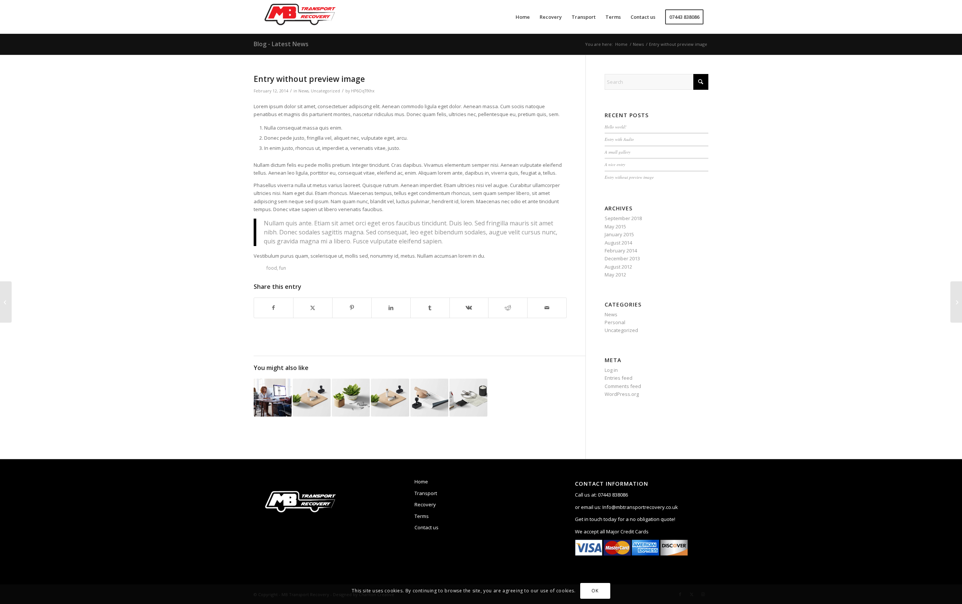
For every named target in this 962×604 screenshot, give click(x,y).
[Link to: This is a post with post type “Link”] (429, 398)
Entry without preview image (629, 177)
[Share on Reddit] (508, 307)
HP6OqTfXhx (363, 91)
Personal (615, 322)
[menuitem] (523, 16)
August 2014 (618, 242)
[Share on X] (312, 307)
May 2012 (615, 274)
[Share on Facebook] (273, 307)
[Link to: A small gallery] (312, 398)
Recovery (425, 504)
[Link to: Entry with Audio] (468, 398)
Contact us (426, 527)
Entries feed (618, 377)
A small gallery (618, 152)
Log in (611, 370)
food (271, 268)
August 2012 (618, 266)
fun (282, 268)
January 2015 (619, 234)
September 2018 (623, 218)
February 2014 (621, 250)
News (303, 91)
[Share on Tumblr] (430, 307)
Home (421, 481)
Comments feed (623, 386)
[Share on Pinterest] (352, 307)
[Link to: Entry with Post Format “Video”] (351, 398)
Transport (425, 493)
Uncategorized (325, 91)
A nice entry (615, 164)
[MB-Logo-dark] (300, 16)
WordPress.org (622, 394)
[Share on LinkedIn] (391, 307)
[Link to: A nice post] (390, 398)
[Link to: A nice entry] (273, 398)
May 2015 (615, 226)
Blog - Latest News (281, 44)
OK (594, 590)
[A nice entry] (956, 302)
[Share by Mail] (547, 307)
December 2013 (622, 258)
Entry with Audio (619, 139)
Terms (421, 516)
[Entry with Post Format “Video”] (6, 302)
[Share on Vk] (469, 307)
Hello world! (615, 127)
